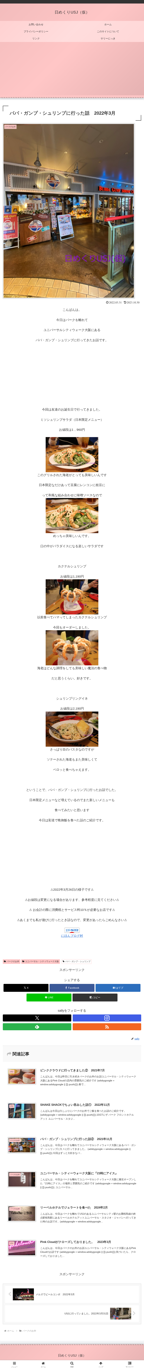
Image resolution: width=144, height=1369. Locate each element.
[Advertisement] (72, 70)
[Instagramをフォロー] (107, 1017)
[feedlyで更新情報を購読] (37, 1026)
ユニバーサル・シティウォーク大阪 (42, 961)
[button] (95, 997)
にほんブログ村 (72, 936)
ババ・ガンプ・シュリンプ (77, 961)
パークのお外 (13, 961)
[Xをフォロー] (37, 1017)
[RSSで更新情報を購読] (107, 1026)
